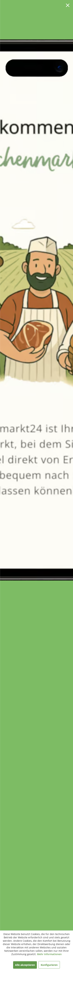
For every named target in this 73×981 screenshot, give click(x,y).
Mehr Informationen (49, 954)
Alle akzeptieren (25, 965)
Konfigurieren (49, 965)
